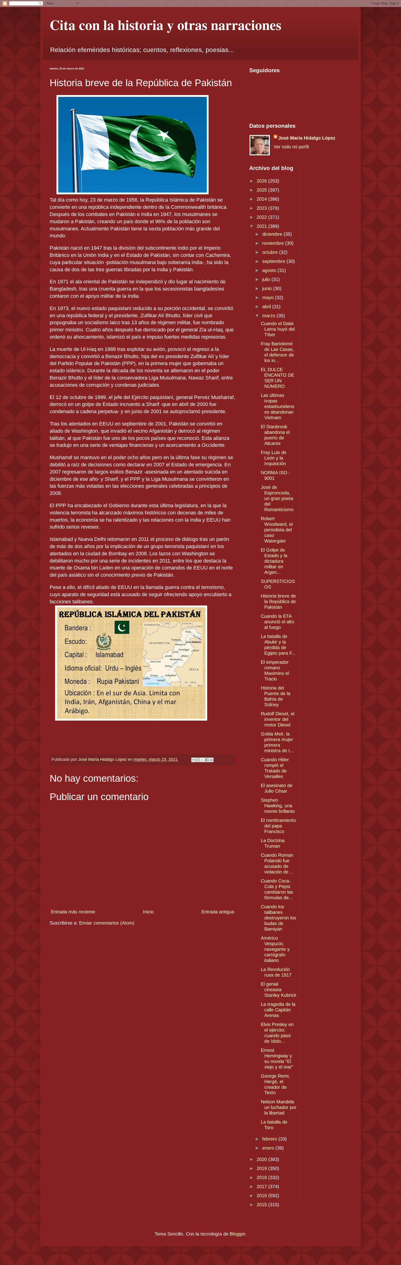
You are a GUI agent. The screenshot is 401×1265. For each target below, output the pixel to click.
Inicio (148, 911)
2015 (262, 1204)
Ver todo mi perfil (291, 146)
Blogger (237, 1233)
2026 (262, 180)
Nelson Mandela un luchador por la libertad (279, 1107)
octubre (270, 252)
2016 (262, 1195)
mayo (268, 297)
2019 (262, 1168)
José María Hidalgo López (306, 138)
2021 (262, 226)
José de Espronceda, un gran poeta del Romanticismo (277, 498)
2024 (262, 199)
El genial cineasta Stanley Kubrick (278, 989)
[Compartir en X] (202, 760)
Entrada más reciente (73, 911)
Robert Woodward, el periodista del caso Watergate (277, 529)
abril (267, 306)
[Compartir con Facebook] (206, 760)
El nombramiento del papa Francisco (278, 826)
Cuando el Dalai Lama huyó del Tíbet (278, 329)
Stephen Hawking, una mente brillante (278, 806)
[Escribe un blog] (198, 760)
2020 (262, 1159)
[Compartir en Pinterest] (211, 760)
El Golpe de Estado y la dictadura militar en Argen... (274, 561)
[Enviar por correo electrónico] (193, 760)
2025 (262, 190)
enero (268, 1148)
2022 (262, 217)
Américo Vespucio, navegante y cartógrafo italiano (275, 949)
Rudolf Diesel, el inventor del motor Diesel (277, 719)
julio (267, 279)
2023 (262, 208)
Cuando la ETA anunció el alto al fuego (277, 622)
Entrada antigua (217, 911)
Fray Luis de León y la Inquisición (273, 458)
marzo (269, 315)
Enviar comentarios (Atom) (106, 922)
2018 (262, 1177)
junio (267, 288)
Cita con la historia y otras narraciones (165, 24)
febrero (270, 1138)
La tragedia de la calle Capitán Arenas (278, 1010)
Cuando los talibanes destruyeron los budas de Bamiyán (278, 918)
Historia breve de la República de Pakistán (278, 601)
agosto (270, 270)
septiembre (274, 261)
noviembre (273, 243)
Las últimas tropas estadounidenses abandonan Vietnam (277, 406)
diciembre (273, 234)
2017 (262, 1186)
